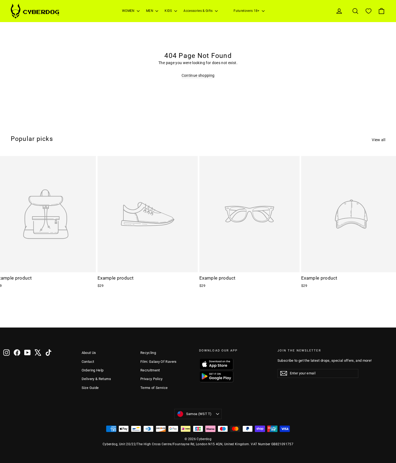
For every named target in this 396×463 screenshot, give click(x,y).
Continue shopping (198, 75)
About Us (89, 353)
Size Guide (90, 388)
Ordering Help (93, 370)
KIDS (169, 11)
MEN (150, 11)
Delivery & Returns (96, 379)
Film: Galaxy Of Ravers (158, 362)
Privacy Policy (151, 379)
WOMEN (129, 11)
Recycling (148, 353)
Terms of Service (154, 388)
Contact (88, 362)
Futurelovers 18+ (247, 11)
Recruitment (150, 370)
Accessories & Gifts (198, 11)
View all (378, 140)
